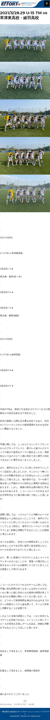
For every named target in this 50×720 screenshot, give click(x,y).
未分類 (31, 704)
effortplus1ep (6, 704)
